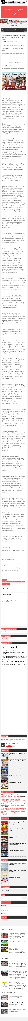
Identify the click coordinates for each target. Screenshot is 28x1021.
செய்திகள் (4, 913)
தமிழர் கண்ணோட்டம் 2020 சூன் (15, 775)
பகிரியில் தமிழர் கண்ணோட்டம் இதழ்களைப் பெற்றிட (12, 639)
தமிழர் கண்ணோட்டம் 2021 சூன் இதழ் (16, 760)
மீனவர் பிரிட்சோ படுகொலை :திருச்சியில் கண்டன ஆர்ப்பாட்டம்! (17, 1010)
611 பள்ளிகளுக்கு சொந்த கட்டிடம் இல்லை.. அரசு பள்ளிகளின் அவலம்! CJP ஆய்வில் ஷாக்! (12, 795)
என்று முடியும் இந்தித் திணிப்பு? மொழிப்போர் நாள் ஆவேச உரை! (15, 996)
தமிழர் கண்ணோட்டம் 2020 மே (15, 782)
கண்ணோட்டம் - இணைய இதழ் (14, 12)
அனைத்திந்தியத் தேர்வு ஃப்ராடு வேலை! (16, 850)
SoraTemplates (12, 1019)
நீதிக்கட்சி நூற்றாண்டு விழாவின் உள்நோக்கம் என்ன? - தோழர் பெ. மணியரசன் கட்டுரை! (16, 1004)
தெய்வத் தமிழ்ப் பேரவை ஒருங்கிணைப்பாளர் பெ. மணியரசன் (13, 581)
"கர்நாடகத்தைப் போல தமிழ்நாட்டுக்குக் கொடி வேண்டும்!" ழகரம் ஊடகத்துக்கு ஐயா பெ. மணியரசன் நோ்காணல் (17, 823)
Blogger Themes (21, 1019)
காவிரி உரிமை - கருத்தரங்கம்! (14, 877)
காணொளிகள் (5, 910)
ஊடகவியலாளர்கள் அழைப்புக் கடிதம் (17, 941)
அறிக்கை (4, 905)
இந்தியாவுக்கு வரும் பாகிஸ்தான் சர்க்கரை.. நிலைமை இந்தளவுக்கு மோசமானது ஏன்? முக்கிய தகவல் (13, 812)
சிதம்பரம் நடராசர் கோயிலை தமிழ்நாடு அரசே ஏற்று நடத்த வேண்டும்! (17, 844)
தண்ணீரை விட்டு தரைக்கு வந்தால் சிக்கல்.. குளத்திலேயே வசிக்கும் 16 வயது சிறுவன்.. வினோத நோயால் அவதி (13, 800)
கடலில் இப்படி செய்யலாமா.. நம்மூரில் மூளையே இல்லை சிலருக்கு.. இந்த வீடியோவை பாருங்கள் (13, 808)
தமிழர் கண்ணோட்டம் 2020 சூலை (15, 767)
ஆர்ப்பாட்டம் (4, 908)
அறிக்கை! (4, 579)
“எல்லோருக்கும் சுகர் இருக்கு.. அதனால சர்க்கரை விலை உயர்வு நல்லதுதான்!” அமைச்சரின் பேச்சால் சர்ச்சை (14, 804)
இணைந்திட (4, 631)
